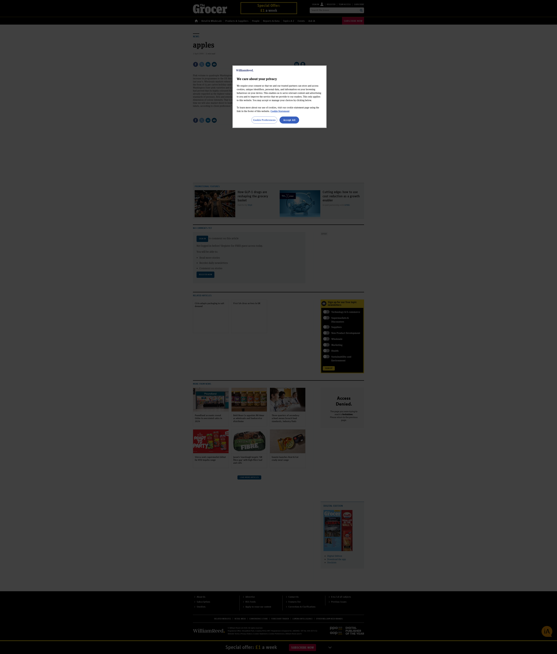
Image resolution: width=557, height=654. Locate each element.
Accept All (289, 120)
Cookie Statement (280, 111)
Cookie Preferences (264, 120)
